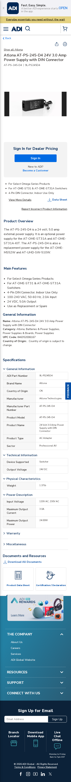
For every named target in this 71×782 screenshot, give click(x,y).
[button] (68, 391)
